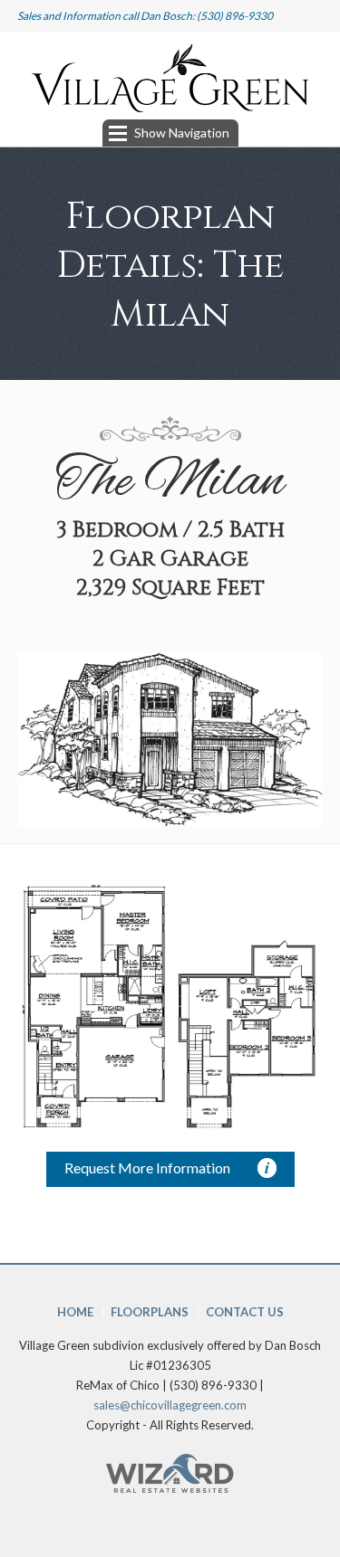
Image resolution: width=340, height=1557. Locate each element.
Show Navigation (181, 132)
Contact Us (245, 1312)
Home (75, 1312)
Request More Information (147, 1167)
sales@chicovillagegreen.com (170, 1405)
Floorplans (150, 1312)
